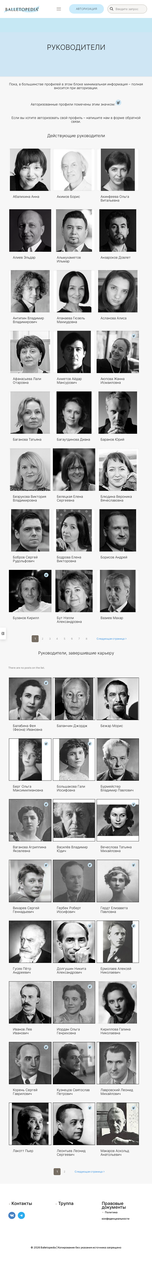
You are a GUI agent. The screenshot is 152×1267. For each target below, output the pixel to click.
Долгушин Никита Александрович (71, 970)
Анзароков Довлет (116, 257)
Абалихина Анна (26, 197)
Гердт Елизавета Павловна (114, 910)
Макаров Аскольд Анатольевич (115, 1153)
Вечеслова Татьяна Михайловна (116, 849)
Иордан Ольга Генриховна (68, 1031)
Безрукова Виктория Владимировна (29, 498)
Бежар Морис (112, 726)
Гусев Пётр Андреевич (22, 970)
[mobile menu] (58, 9)
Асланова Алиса (113, 318)
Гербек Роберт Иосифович (69, 910)
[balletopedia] (21, 9)
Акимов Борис (68, 197)
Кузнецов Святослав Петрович (73, 1092)
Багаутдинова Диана (73, 439)
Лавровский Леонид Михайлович (117, 1092)
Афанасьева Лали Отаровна (27, 381)
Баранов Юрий (112, 439)
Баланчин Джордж (72, 726)
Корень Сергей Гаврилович (25, 1092)
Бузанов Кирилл (26, 618)
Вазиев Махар (112, 618)
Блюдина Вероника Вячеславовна (116, 498)
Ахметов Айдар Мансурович (69, 381)
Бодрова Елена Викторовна (69, 559)
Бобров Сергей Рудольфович (25, 559)
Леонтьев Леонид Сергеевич (71, 1153)
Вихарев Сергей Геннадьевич (26, 910)
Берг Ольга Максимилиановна (28, 788)
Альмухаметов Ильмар (69, 259)
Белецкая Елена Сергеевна (70, 498)
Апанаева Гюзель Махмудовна (71, 320)
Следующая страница (110, 638)
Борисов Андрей (114, 557)
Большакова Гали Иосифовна (71, 788)
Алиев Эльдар (24, 257)
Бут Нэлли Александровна (69, 620)
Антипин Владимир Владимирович (28, 320)
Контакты (21, 1203)
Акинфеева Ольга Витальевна (115, 198)
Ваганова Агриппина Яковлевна (29, 849)
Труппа (66, 1203)
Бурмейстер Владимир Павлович (117, 788)
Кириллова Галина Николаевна (115, 1031)
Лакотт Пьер (23, 1151)
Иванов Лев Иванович (22, 1031)
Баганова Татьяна (27, 439)
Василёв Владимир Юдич (72, 849)
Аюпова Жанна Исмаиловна (112, 381)
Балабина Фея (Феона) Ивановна (27, 728)
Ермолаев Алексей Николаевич (116, 970)
